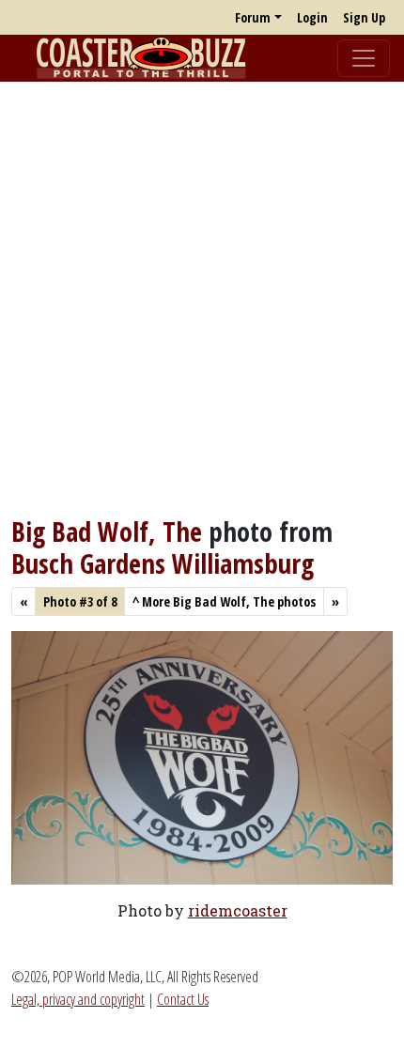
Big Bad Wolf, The (106, 531)
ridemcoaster (237, 910)
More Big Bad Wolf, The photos (224, 601)
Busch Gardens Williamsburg (162, 563)
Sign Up (364, 17)
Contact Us (183, 999)
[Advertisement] (202, 299)
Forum (253, 17)
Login (312, 17)
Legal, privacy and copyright (78, 999)
